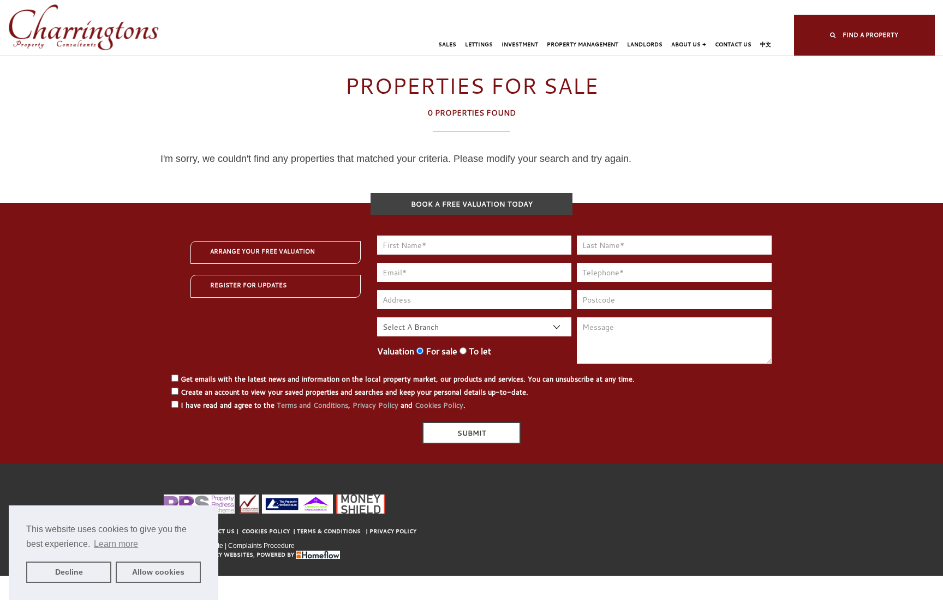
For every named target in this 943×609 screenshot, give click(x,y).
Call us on (742, 8)
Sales (447, 44)
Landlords (645, 44)
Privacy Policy (375, 405)
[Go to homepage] (84, 28)
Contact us (733, 44)
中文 (765, 44)
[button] (864, 35)
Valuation (395, 351)
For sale (440, 351)
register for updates (248, 285)
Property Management (582, 44)
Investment (520, 44)
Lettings (479, 44)
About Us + (688, 44)
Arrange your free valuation (262, 251)
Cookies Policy (439, 405)
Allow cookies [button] (158, 572)
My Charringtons (515, 8)
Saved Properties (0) (587, 8)
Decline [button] (69, 572)
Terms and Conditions (312, 405)
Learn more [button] (116, 543)
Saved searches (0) (661, 8)
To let (479, 351)
